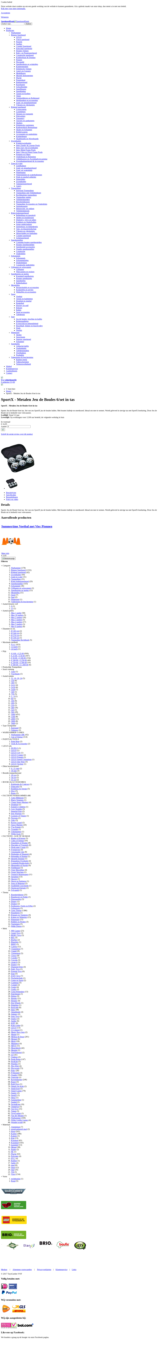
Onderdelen (20, 254)
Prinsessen (15, 919)
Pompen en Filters (23, 154)
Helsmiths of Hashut (19, 856)
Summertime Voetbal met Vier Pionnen (26, 526)
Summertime (16, 1100)
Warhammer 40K (18, 735)
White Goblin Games (19, 1120)
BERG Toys (16, 935)
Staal (13, 1167)
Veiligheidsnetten (23, 199)
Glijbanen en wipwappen (21, 267)
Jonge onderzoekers (24, 224)
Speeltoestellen (17, 240)
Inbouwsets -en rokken (25, 209)
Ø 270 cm (15, 635)
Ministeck (15, 1043)
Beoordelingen (12, 497)
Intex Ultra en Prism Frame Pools (29, 152)
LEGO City (16, 753)
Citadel (14, 951)
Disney (14, 901)
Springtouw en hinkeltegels (27, 227)
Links (74, 1269)
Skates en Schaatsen (24, 130)
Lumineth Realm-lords (20, 863)
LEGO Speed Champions (21, 759)
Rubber (14, 1161)
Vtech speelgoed (22, 39)
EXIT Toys (15, 976)
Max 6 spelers (16, 626)
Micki (13, 1041)
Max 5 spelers (16, 624)
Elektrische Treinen (23, 69)
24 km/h (14, 649)
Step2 (13, 1098)
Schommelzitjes (22, 260)
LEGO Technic (17, 764)
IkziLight (14, 1007)
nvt (12, 1055)
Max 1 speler (16, 613)
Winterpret (15, 332)
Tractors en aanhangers (25, 121)
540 (12, 692)
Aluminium (15, 1127)
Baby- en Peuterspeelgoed (26, 53)
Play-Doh (15, 1066)
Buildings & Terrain (19, 789)
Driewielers (20, 116)
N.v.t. (13, 644)
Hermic (14, 998)
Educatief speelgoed (24, 48)
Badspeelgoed (21, 82)
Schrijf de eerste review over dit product (17, 434)
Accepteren (5, 13)
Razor (13, 1082)
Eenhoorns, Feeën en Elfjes (22, 906)
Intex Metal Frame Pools (26, 150)
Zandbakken (21, 166)
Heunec (14, 1001)
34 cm (13, 777)
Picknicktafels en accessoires (27, 287)
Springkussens (22, 206)
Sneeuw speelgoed (23, 339)
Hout (13, 1131)
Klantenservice (12, 369)
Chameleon (15, 949)
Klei (12, 1138)
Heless (13, 996)
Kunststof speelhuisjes (25, 276)
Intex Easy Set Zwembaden (27, 148)
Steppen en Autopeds (24, 114)
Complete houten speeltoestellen (29, 242)
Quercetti (14, 1077)
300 (12, 708)
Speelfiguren (21, 89)
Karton (14, 1134)
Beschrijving (11, 493)
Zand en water (17, 163)
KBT (13, 1023)
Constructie (20, 251)
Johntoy (14, 1014)
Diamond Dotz (17, 967)
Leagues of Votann (18, 816)
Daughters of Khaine (19, 843)
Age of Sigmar (17, 737)
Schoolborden (21, 87)
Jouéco (14, 1019)
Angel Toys (15, 933)
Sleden (19, 335)
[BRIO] (13, 1238)
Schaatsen (20, 342)
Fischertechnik (17, 978)
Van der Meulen (17, 1116)
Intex (13, 1010)
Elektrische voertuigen (25, 125)
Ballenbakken (21, 283)
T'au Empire (16, 827)
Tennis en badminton (24, 299)
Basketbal (20, 303)
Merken (4, 1269)
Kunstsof (14, 1140)
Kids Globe (15, 1025)
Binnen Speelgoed (18, 35)
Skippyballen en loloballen (26, 233)
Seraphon (15, 877)
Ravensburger (16, 1080)
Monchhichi (16, 1048)
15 (12, 608)
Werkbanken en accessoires (27, 100)
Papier (13, 1149)
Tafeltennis (20, 314)
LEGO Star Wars (18, 762)
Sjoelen (19, 330)
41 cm (13, 780)
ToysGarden (16, 1113)
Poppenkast (20, 80)
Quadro (14, 1075)
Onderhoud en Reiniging (26, 157)
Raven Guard (16, 823)
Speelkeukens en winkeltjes (27, 64)
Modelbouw (21, 73)
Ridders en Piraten (18, 922)
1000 (13, 714)
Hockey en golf (22, 305)
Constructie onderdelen (25, 265)
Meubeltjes (15, 285)
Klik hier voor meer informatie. (13, 9)
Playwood (15, 1068)
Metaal (13, 1147)
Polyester (14, 1156)
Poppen (19, 60)
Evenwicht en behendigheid (27, 323)
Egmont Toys (16, 971)
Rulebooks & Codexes (20, 784)
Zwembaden (16, 141)
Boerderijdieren (17, 895)
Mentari (14, 1039)
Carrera (14, 947)
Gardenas (15, 983)
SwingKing (15, 1104)
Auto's (18, 186)
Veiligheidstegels (22, 211)
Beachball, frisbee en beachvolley (29, 326)
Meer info (5, 553)
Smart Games (16, 1091)
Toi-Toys (14, 1109)
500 (12, 712)
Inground (14, 728)
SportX (14, 1095)
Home (8, 28)
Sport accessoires (23, 312)
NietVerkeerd (16, 1052)
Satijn (13, 1163)
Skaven (14, 879)
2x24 (13, 687)
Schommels (15, 256)
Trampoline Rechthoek (20, 640)
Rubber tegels (21, 360)
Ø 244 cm (15, 633)
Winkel (9, 366)
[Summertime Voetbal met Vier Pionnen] (11, 551)
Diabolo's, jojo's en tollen (26, 220)
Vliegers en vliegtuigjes (25, 105)
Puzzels (19, 42)
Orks (13, 820)
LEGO (19, 37)
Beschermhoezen (23, 202)
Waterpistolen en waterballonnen (29, 175)
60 (12, 699)
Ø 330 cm (15, 638)
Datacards (15, 786)
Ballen (18, 310)
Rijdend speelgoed (18, 107)
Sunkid (14, 1102)
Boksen (19, 308)
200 (12, 703)
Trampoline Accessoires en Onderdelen (31, 204)
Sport (13, 294)
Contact (9, 373)
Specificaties (11, 495)
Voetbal (19, 296)
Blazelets (14, 942)
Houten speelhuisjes (24, 278)
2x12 (13, 685)
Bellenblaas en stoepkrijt (25, 215)
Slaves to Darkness (18, 881)
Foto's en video (12, 499)
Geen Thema (16, 910)
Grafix (13, 989)
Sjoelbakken (21, 353)
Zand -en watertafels (24, 170)
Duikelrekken (21, 263)
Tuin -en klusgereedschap (26, 229)
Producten (10, 30)
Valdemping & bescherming (22, 357)
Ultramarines (16, 832)
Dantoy (14, 965)
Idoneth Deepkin (17, 859)
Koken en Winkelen (19, 917)
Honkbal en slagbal (23, 301)
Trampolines (16, 188)
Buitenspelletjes (22, 321)
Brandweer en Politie (19, 897)
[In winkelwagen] (3, 429)
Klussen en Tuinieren (19, 915)
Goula (13, 987)
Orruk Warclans (17, 872)
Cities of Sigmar (17, 841)
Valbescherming (22, 362)
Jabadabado (15, 1012)
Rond (13, 1181)
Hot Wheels (16, 1003)
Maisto (13, 1034)
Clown (13, 956)
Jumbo (13, 1021)
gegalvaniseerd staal (19, 1129)
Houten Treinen (22, 51)
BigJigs (14, 940)
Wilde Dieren (16, 926)
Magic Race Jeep (18, 1032)
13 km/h (14, 647)
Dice (13, 791)
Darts (18, 328)
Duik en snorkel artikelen (26, 177)
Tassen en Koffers (23, 94)
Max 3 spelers (16, 620)
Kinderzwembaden (23, 143)
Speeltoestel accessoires (25, 247)
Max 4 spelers (16, 622)
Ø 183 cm (15, 631)
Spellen (19, 44)
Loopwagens (21, 109)
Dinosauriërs (16, 899)
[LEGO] (14, 1223)
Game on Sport (17, 980)
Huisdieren (15, 913)
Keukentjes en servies (24, 290)
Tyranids (14, 829)
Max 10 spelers (17, 615)
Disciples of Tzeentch (19, 845)
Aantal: (4, 426)
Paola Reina (16, 1059)
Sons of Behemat (18, 883)
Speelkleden (21, 91)
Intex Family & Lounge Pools (28, 145)
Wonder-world (17, 1122)
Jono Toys (15, 1016)
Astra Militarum (17, 798)
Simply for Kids (17, 1086)
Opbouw (14, 730)
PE (12, 1152)
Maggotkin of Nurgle (19, 865)
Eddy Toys (15, 969)
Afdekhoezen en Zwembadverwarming (31, 159)
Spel (13, 317)
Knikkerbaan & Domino (25, 57)
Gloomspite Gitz (17, 852)
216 (12, 705)
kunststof (14, 1145)
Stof (12, 1170)
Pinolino (14, 1064)
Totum (13, 1111)
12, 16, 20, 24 (16, 678)
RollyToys (15, 1084)
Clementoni (15, 953)
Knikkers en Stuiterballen (26, 222)
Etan (13, 974)
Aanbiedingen (11, 371)
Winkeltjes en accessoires (26, 292)
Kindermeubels (22, 66)
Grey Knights (16, 809)
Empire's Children (18, 807)
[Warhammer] (13, 1193)
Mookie (14, 1050)
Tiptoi (18, 96)
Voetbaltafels (21, 348)
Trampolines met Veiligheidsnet (28, 193)
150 (12, 681)
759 (12, 694)
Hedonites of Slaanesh (20, 854)
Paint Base (15, 741)
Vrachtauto (15, 674)
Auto (13, 671)
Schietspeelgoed (22, 238)
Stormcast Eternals (18, 888)
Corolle (14, 958)
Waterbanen (21, 172)
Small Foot (15, 1089)
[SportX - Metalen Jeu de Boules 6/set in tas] (17, 474)
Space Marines (17, 825)
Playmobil (20, 62)
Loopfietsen (21, 112)
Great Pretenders (17, 992)
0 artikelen (9, 381)
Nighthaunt (15, 868)
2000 (13, 719)
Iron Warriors (16, 814)
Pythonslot (15, 1073)
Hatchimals (15, 994)
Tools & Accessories (19, 744)
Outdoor (14, 1057)
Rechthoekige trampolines (26, 195)
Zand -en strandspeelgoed (26, 103)
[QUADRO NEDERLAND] (13, 1208)
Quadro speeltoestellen (25, 249)
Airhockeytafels (22, 346)
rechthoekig (15, 1179)
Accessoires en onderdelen (26, 134)
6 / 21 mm (15, 768)
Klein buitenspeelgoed (20, 213)
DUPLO (14, 748)
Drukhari (14, 804)
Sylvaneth (15, 890)
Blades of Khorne (18, 838)
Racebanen (20, 85)
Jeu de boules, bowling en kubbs (29, 319)
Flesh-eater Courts (18, 847)
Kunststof (15, 1143)
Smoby (14, 1093)
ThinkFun (15, 1107)
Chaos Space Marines (19, 802)
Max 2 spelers (16, 617)
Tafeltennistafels (22, 351)
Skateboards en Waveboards (27, 139)
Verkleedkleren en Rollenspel (27, 98)
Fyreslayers (15, 850)
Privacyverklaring (44, 1269)
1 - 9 (13, 696)
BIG (13, 937)
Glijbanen (20, 269)
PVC (13, 1158)
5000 (13, 723)
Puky (13, 1070)
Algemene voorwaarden (22, 1269)
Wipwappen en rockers (25, 272)
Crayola (14, 960)
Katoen (14, 1136)
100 (12, 701)
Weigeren (5, 17)
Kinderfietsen (21, 136)
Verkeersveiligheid (23, 364)
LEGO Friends (17, 757)
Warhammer (16, 33)
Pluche (19, 78)
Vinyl (13, 1174)
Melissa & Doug (17, 1037)
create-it (14, 962)
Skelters (19, 123)
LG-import (15, 1030)
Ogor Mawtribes (17, 870)
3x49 (13, 690)
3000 (13, 721)
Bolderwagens (22, 132)
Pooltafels (20, 355)
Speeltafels (15, 344)
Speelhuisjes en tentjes (20, 274)
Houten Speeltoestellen (25, 245)
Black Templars (17, 800)
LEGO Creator (17, 755)
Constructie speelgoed (25, 55)
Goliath (14, 985)
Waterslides (20, 179)
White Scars (16, 834)
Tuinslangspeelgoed (24, 184)
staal (13, 1165)
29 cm (13, 775)
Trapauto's (20, 118)
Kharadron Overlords (19, 861)
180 (12, 683)
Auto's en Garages (23, 71)
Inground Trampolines (25, 190)
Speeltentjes (21, 281)
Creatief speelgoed (23, 236)
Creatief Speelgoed (23, 46)
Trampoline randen (23, 197)
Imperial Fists (16, 811)
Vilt (12, 1172)
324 (12, 710)
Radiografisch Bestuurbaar (26, 127)
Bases (13, 793)
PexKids (14, 1061)
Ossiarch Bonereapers (19, 874)
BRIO (13, 944)
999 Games (15, 931)
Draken (14, 904)
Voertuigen (15, 924)
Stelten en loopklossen (25, 218)
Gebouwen (15, 908)
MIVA (13, 1046)
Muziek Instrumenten (24, 76)
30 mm (14, 771)
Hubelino (14, 1005)
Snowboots (20, 337)
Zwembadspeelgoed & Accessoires (30, 161)
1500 (13, 717)
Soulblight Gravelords (20, 886)
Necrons (14, 818)
